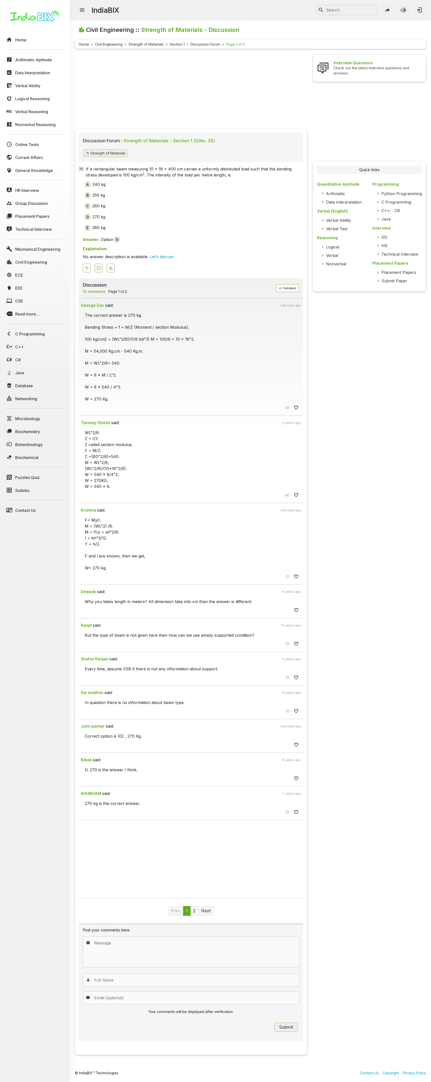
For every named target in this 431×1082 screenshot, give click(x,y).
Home (84, 44)
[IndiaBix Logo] (35, 19)
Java (386, 219)
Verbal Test (336, 228)
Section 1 (177, 44)
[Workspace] (99, 268)
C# (397, 210)
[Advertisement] (191, 90)
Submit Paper (394, 280)
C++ (385, 210)
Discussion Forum (205, 44)
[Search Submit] (321, 10)
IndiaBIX (105, 10)
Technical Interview (399, 254)
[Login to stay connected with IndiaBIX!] (419, 10)
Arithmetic (335, 193)
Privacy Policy (414, 1073)
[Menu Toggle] (82, 10)
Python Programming (401, 193)
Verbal (332, 255)
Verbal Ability (338, 220)
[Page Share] (387, 10)
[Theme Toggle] (403, 10)
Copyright (391, 1073)
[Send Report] (111, 268)
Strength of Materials (146, 44)
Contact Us (369, 1073)
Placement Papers (398, 272)
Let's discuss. (162, 256)
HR (384, 245)
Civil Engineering (108, 44)
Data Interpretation (344, 202)
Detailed (289, 288)
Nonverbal (336, 263)
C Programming (396, 202)
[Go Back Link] (87, 268)
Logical (332, 246)
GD (384, 237)
